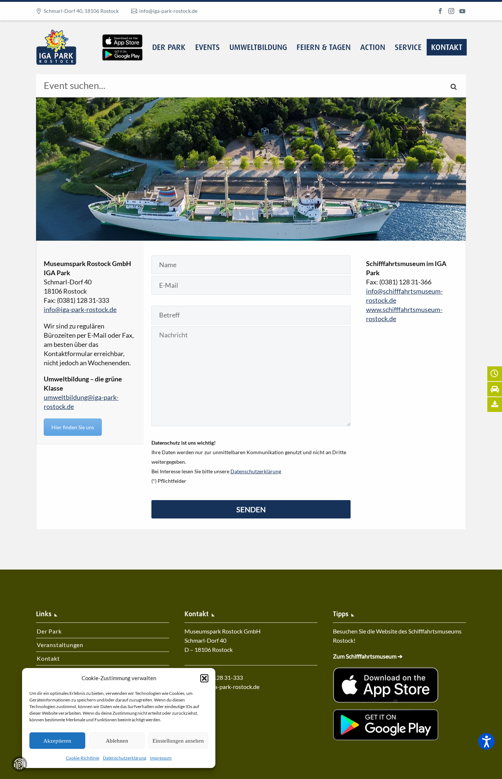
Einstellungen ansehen (178, 741)
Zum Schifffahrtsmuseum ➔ (367, 656)
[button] (204, 678)
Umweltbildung (258, 48)
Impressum (161, 758)
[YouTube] (462, 11)
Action (372, 48)
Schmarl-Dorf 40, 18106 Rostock (81, 11)
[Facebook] (440, 11)
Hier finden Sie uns (72, 427)
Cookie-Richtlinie (82, 758)
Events (207, 48)
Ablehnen (117, 741)
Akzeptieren (57, 741)
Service (408, 48)
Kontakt (446, 48)
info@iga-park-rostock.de (168, 11)
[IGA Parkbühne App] (122, 34)
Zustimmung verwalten (19, 764)
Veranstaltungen (60, 644)
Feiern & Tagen (324, 48)
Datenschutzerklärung (124, 758)
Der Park (169, 48)
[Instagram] (451, 11)
